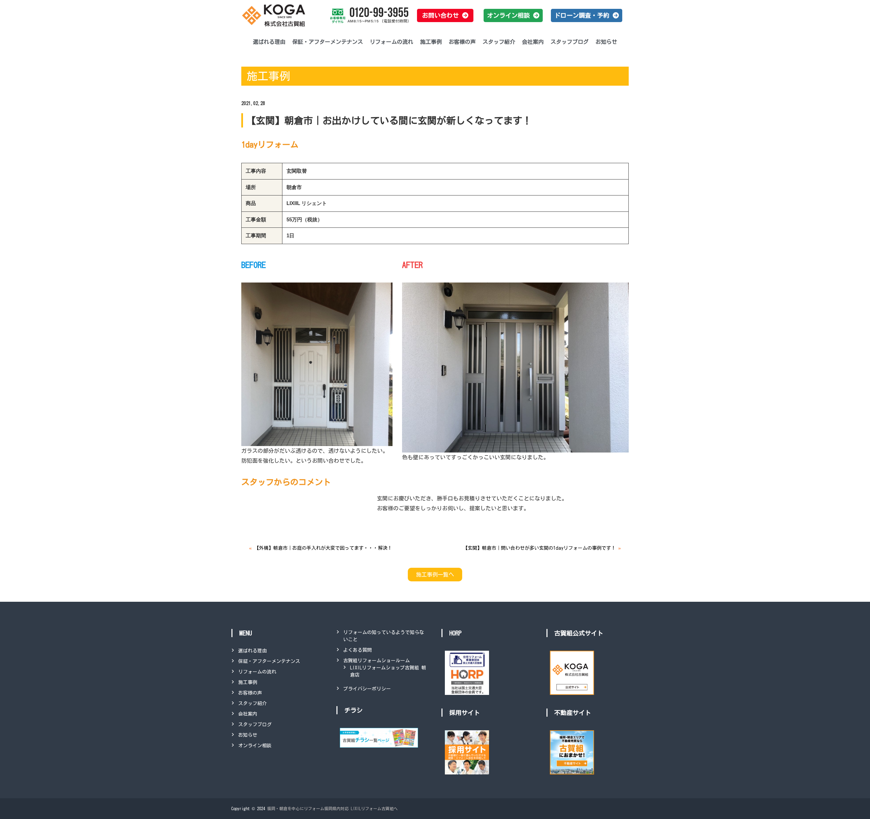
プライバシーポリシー (367, 688)
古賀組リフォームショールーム (376, 660)
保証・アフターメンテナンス (327, 42)
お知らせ (606, 42)
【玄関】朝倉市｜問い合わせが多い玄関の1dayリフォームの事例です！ (539, 548)
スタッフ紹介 (499, 42)
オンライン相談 (255, 745)
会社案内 (533, 42)
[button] (445, 15)
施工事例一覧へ (435, 574)
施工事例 (431, 42)
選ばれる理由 (269, 42)
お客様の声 (462, 42)
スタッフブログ (570, 42)
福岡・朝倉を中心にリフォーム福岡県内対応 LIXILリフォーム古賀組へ (332, 808)
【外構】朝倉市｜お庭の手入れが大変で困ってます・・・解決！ (323, 548)
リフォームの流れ (391, 42)
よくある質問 (357, 650)
